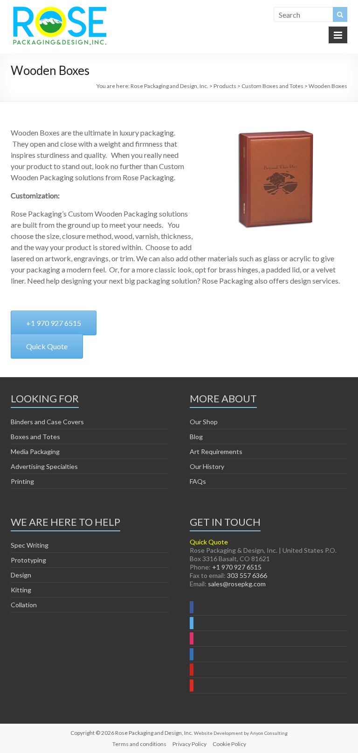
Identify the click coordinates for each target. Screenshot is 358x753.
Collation (24, 605)
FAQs (198, 481)
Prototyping (28, 560)
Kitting (21, 590)
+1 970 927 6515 (237, 567)
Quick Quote (209, 542)
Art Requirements (216, 451)
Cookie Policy (229, 743)
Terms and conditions (139, 743)
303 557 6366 (247, 575)
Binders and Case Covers (47, 422)
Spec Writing (29, 545)
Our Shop (204, 422)
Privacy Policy (189, 743)
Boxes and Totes (35, 437)
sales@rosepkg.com (237, 584)
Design (21, 575)
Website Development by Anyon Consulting (241, 733)
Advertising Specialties (44, 466)
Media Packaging (35, 451)
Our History (207, 466)
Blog (196, 437)
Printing (22, 481)
